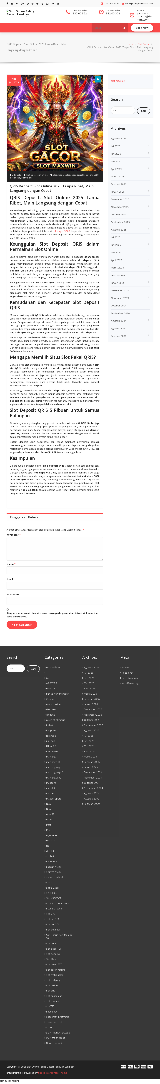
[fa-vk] (53, 3)
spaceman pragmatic (57, 1016)
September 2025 (120, 222)
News (49, 808)
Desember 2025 (120, 199)
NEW (48, 803)
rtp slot (50, 851)
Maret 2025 (117, 267)
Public (49, 830)
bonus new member (57, 693)
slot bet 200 (53, 924)
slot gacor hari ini (55, 969)
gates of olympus (55, 719)
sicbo (49, 882)
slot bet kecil (53, 929)
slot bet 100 (53, 919)
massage (51, 782)
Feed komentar (130, 678)
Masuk (125, 667)
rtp (48, 845)
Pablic (49, 819)
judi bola (50, 740)
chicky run (51, 709)
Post (48, 824)
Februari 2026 (119, 184)
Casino (50, 699)
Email (11, 579)
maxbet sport (53, 798)
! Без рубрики (54, 667)
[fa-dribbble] (32, 3)
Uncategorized (54, 1042)
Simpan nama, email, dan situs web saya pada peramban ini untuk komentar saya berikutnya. (52, 614)
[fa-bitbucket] (42, 3)
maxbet (50, 793)
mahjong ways (54, 767)
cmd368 (50, 714)
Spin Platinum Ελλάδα (58, 1032)
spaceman (52, 1011)
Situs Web (13, 594)
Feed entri (127, 672)
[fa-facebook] (7, 3)
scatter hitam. (53, 871)
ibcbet (49, 725)
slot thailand (53, 1001)
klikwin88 (51, 746)
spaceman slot (54, 1022)
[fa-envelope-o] (47, 3)
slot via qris (27, 177)
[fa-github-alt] (37, 3)
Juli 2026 (115, 146)
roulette (50, 840)
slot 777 (50, 913)
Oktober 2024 (119, 305)
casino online (53, 704)
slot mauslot (118, 80)
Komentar (14, 534)
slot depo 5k (59, 174)
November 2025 (120, 206)
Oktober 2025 (119, 214)
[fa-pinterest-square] (58, 3)
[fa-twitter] (17, 3)
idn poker (51, 730)
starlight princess (55, 1037)
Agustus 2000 (118, 328)
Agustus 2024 (118, 320)
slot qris (50, 990)
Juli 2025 (115, 237)
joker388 (51, 735)
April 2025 (116, 260)
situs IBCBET (52, 892)
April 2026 (116, 168)
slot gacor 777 (54, 964)
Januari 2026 (118, 191)
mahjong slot (53, 761)
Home (130, 43)
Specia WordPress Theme (52, 1072)
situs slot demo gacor (58, 903)
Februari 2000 (119, 335)
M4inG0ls (16, 174)
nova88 (50, 814)
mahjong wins (53, 777)
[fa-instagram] (28, 3)
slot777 (50, 1006)
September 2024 (120, 313)
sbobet (50, 856)
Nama (11, 564)
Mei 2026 (116, 161)
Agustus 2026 (118, 138)
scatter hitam (53, 866)
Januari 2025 (118, 282)
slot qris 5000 (92, 174)
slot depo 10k (53, 948)
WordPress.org (130, 683)
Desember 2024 (120, 290)
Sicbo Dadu (52, 887)
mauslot (50, 788)
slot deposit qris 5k (75, 174)
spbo (49, 1027)
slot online (43, 174)
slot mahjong (53, 980)
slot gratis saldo (54, 974)
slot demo (51, 943)
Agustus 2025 (118, 229)
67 (47, 678)
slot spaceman (54, 995)
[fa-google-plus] (22, 3)
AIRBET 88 (51, 683)
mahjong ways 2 (55, 772)
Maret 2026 (117, 176)
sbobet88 (51, 861)
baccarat (51, 688)
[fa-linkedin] (12, 3)
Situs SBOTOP (54, 898)
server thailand (54, 877)
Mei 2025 (116, 252)
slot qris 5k (15, 177)
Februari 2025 (119, 275)
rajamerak (51, 835)
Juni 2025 (116, 244)
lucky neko (52, 751)
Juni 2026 (116, 153)
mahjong (50, 756)
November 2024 (120, 298)
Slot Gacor (143, 43)
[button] (124, 28)
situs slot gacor (54, 908)
